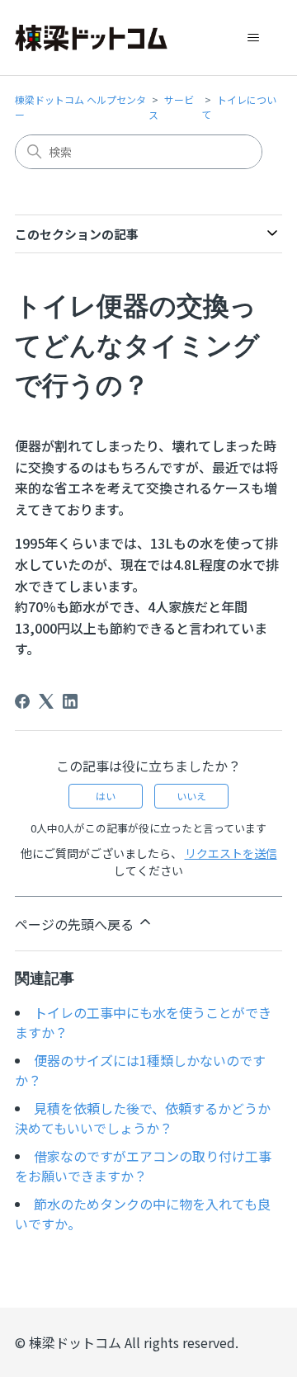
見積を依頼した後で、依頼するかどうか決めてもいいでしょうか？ (143, 1118)
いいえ (191, 796)
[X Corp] (46, 701)
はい (106, 796)
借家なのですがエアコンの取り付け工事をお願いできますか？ (143, 1166)
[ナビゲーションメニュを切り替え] (253, 38)
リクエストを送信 (231, 853)
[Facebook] (22, 701)
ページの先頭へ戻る (76, 924)
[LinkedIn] (70, 701)
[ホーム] (91, 38)
